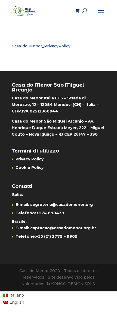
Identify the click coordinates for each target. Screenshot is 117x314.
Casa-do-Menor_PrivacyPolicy (41, 46)
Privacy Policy (30, 159)
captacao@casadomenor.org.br (63, 227)
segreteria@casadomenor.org (61, 204)
